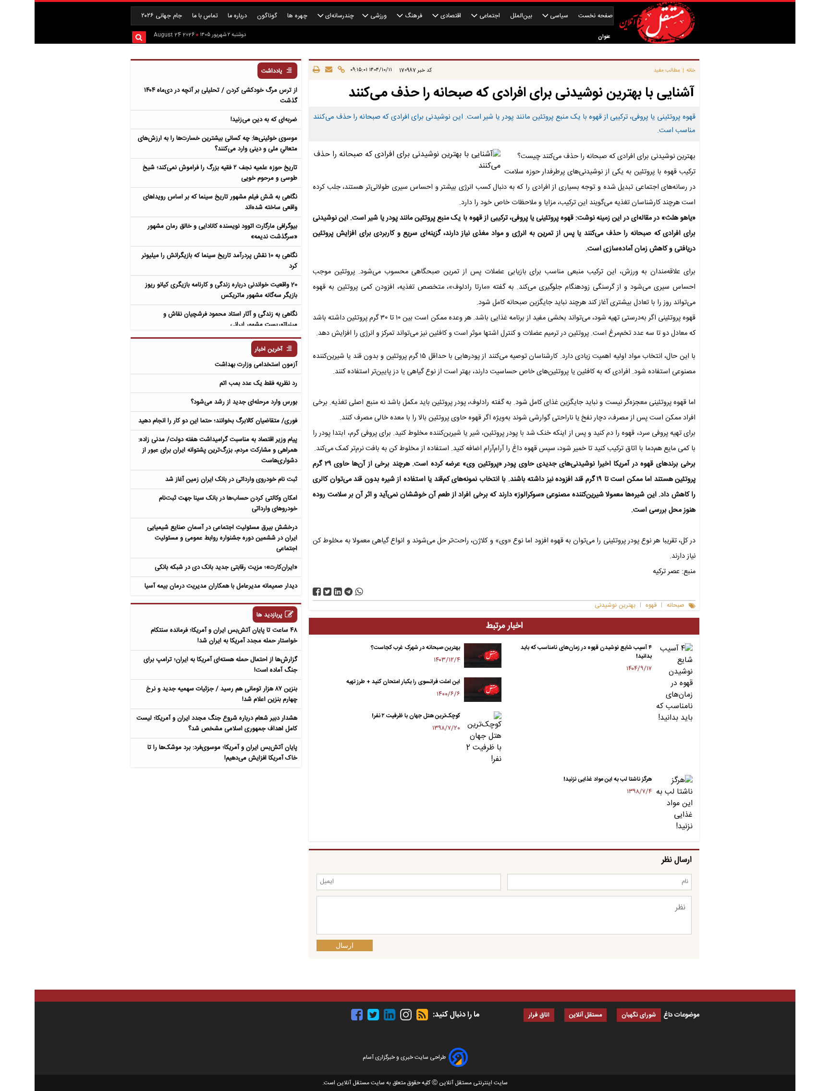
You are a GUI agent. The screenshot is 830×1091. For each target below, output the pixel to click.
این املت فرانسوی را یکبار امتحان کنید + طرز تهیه (403, 681)
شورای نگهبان (639, 1015)
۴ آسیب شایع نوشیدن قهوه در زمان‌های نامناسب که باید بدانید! (586, 652)
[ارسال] (327, 70)
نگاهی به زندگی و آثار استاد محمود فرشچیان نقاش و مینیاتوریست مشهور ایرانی (230, 319)
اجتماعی (489, 16)
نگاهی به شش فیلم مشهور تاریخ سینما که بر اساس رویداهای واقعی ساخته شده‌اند (220, 202)
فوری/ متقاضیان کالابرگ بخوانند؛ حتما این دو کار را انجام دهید (217, 421)
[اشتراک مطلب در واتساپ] (359, 592)
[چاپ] (316, 70)
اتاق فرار (538, 1015)
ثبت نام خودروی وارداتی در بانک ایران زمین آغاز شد (231, 479)
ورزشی (378, 16)
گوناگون (268, 16)
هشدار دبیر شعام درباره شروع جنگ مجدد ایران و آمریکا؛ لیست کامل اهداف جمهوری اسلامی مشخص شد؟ (216, 723)
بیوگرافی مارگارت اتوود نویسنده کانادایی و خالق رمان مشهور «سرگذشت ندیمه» (222, 231)
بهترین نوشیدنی (615, 605)
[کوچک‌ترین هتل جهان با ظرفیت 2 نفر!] (482, 738)
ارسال (345, 945)
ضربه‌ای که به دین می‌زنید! (264, 119)
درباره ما (238, 16)
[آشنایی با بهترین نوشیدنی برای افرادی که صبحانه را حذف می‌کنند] (348, 591)
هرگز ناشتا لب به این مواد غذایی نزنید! (607, 779)
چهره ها (298, 16)
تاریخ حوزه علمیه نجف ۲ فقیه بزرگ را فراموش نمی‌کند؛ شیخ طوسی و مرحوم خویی (220, 173)
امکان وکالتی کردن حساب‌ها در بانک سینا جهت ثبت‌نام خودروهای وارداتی (228, 503)
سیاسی (559, 16)
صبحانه (675, 605)
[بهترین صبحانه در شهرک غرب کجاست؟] (482, 655)
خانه (691, 70)
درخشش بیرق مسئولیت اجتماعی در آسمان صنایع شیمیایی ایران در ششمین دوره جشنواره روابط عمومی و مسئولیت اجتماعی (222, 538)
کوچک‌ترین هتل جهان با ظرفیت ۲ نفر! (416, 716)
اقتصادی (451, 16)
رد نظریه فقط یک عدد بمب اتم (258, 383)
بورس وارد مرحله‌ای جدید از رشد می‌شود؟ (244, 402)
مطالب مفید (667, 70)
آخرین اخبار (268, 349)
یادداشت (271, 71)
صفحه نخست (595, 16)
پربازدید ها (269, 615)
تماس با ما (206, 16)
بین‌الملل (522, 16)
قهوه (651, 605)
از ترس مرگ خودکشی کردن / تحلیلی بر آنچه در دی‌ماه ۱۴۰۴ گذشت (220, 95)
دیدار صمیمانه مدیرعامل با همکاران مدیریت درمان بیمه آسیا (221, 586)
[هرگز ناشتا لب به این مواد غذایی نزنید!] (674, 804)
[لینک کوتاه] (340, 70)
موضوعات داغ (681, 1015)
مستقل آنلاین (585, 1015)
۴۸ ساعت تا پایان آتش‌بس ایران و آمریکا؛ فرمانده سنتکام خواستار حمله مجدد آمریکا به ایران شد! (224, 635)
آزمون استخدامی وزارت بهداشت (256, 364)
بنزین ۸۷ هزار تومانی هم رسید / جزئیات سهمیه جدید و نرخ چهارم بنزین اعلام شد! (221, 694)
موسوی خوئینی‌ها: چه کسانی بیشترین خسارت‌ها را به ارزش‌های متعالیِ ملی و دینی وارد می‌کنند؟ (217, 143)
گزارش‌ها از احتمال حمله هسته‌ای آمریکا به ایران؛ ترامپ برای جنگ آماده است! (220, 664)
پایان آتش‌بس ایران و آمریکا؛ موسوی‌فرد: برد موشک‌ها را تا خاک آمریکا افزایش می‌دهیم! (222, 752)
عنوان (604, 36)
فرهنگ (413, 16)
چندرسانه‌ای (338, 16)
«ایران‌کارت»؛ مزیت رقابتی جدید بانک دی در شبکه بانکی (226, 567)
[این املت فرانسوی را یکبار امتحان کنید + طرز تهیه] (482, 689)
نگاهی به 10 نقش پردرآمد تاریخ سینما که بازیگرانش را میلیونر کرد (219, 260)
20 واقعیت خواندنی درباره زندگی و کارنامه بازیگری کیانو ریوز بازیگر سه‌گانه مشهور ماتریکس (221, 290)
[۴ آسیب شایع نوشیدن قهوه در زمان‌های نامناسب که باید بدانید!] (674, 683)
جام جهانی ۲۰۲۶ (162, 16)
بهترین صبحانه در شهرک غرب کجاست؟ (415, 647)
